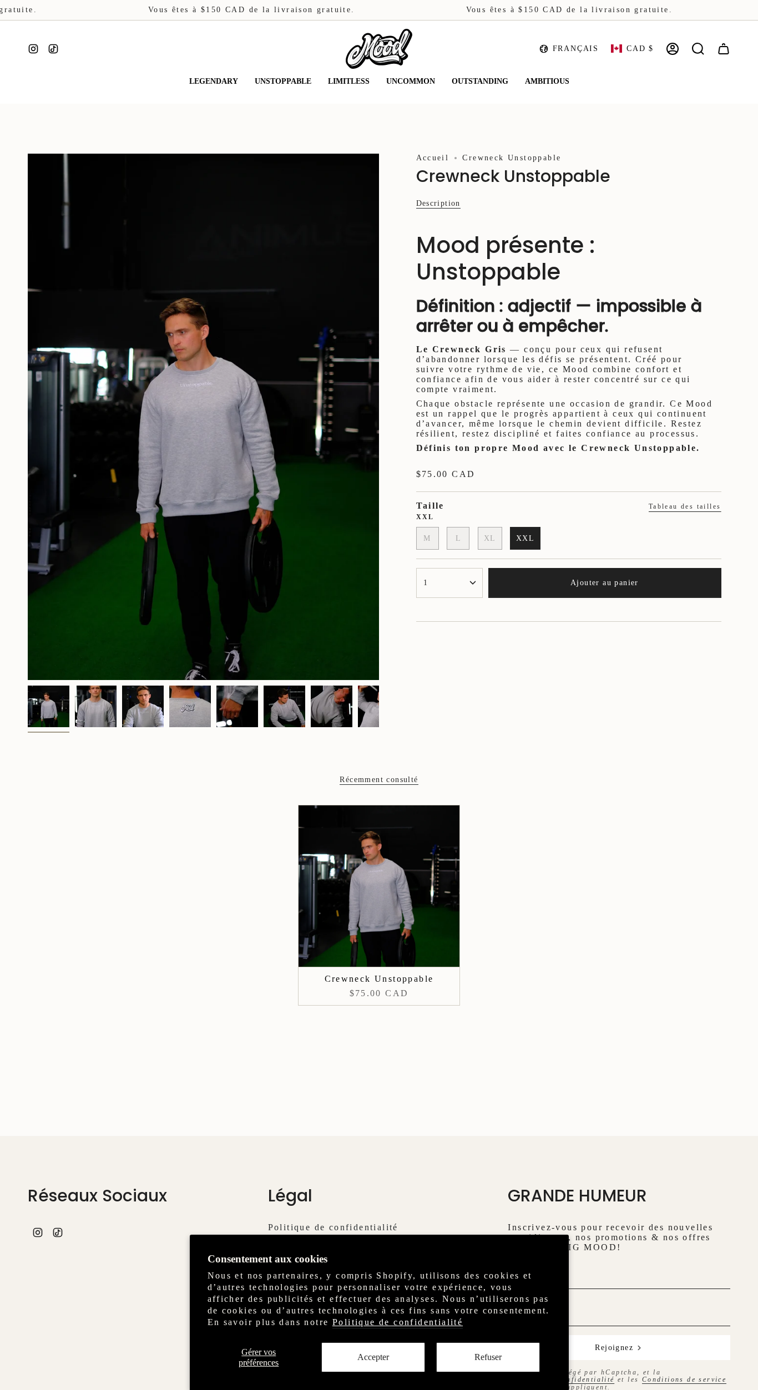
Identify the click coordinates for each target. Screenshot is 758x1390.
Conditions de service (684, 1379)
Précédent (28, 417)
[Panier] (723, 48)
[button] (213, 82)
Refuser (488, 1357)
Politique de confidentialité (397, 1322)
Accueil (432, 158)
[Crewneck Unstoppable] (379, 886)
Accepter (373, 1357)
